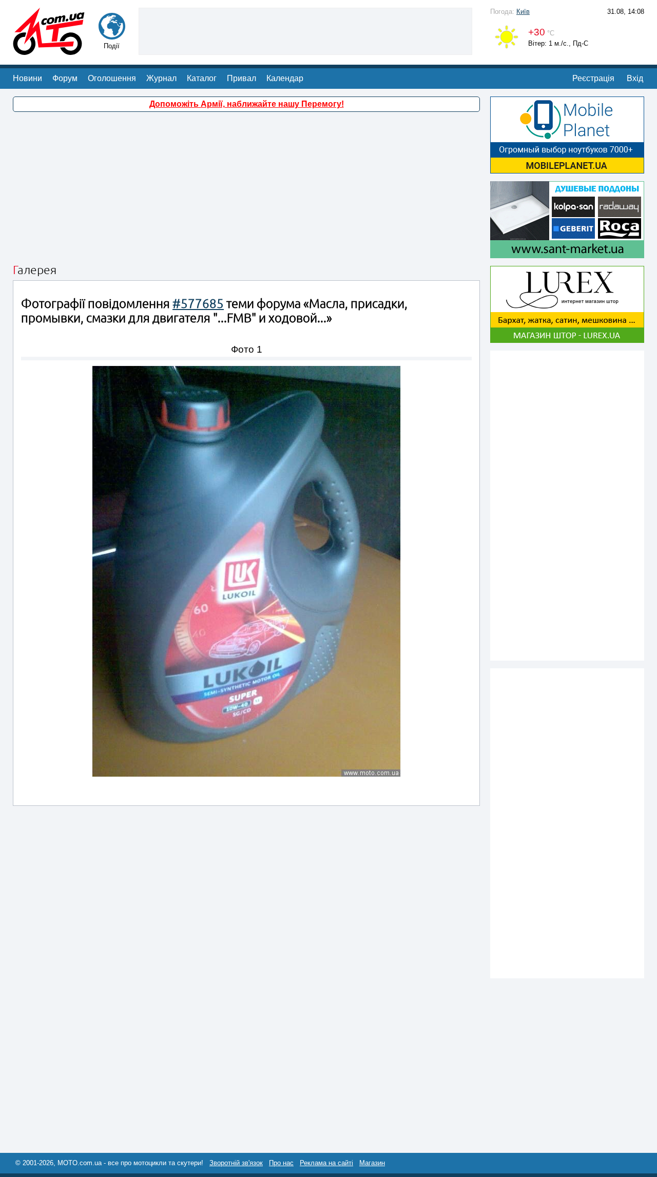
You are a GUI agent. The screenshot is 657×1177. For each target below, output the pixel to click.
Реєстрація (593, 78)
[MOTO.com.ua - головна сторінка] (49, 50)
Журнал (161, 78)
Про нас (281, 1163)
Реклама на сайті (326, 1163)
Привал (241, 78)
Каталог (202, 78)
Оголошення (112, 78)
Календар (284, 78)
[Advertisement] (305, 30)
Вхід (635, 78)
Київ (523, 11)
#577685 (198, 304)
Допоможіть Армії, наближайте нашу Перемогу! (246, 104)
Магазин (372, 1163)
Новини (27, 78)
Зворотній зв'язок (236, 1163)
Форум (65, 78)
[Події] (112, 34)
